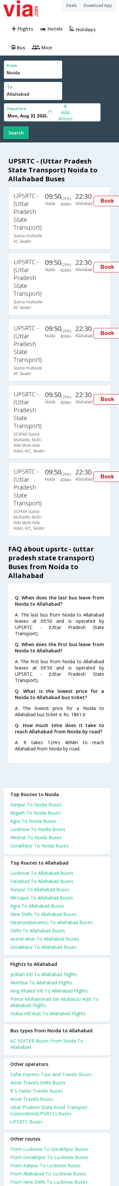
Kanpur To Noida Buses (35, 804)
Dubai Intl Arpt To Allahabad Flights (48, 1013)
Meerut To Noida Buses (36, 837)
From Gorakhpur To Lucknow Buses (49, 1157)
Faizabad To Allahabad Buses (41, 881)
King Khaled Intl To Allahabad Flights (49, 991)
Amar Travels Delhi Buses (37, 1082)
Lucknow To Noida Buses (37, 829)
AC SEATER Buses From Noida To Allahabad (46, 1044)
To (9, 87)
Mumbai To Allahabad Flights (41, 982)
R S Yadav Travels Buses (36, 1091)
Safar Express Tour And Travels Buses (51, 1074)
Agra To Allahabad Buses (37, 906)
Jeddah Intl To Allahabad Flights (43, 974)
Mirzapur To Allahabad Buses (41, 898)
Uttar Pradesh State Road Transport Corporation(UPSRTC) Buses (49, 1110)
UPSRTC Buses (26, 1122)
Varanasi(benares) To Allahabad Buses (51, 922)
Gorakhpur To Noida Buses (39, 846)
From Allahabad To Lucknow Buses (48, 1174)
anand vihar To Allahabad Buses (44, 939)
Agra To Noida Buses (33, 821)
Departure (16, 108)
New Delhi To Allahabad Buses (43, 914)
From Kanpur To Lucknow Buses (45, 1165)
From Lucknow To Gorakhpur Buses (49, 1149)
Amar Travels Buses (31, 1099)
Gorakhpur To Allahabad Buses (43, 947)
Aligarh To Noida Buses (35, 813)
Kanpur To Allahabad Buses (39, 889)
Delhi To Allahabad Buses (37, 930)
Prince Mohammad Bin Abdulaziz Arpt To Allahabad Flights (54, 1002)
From (12, 65)
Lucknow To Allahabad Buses (41, 873)
